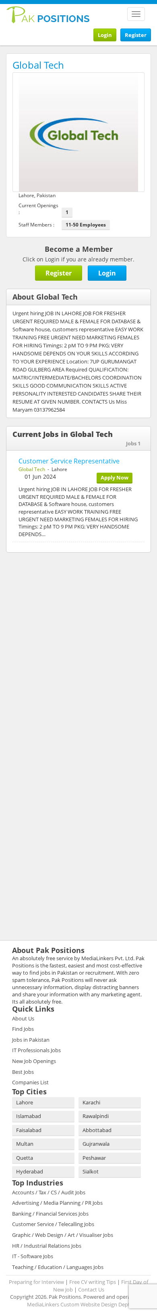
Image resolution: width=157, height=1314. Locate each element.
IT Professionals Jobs (36, 1050)
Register (136, 35)
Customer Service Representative (69, 461)
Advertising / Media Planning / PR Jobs (57, 1202)
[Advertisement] (56, 611)
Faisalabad (28, 1130)
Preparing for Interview (36, 1281)
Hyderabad (29, 1171)
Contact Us (91, 1289)
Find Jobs (23, 1028)
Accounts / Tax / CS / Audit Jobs (48, 1192)
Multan (24, 1143)
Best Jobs (23, 1071)
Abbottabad (97, 1130)
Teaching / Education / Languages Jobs (57, 1267)
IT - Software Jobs (32, 1256)
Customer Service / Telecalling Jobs (53, 1224)
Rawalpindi (96, 1116)
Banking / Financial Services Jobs (50, 1213)
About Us (23, 1018)
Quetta (24, 1157)
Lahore (24, 1102)
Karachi (91, 1102)
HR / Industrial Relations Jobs (46, 1245)
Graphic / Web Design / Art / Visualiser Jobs (62, 1235)
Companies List (30, 1082)
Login (105, 35)
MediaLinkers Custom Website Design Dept (78, 1304)
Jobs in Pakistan (31, 1039)
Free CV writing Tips (92, 1281)
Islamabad (28, 1116)
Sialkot (91, 1171)
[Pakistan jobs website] (48, 14)
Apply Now (114, 477)
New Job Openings (34, 1061)
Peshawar (94, 1157)
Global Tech (32, 469)
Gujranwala (96, 1143)
